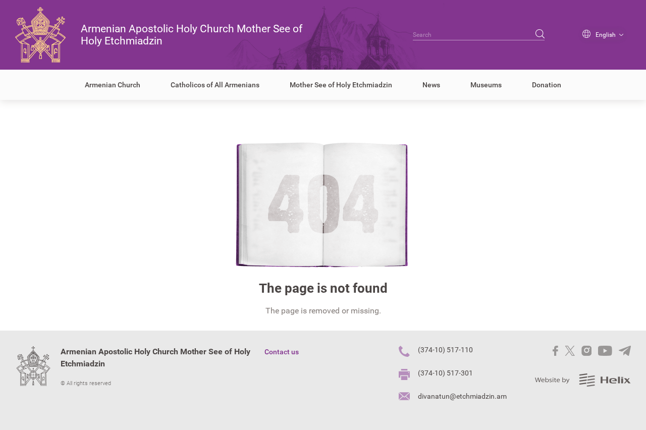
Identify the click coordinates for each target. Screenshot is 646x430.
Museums (486, 85)
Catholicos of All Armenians (215, 85)
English (606, 34)
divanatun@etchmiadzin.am (462, 396)
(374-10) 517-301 (445, 373)
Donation (546, 85)
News (431, 85)
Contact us (281, 352)
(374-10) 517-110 (445, 350)
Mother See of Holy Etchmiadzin (341, 85)
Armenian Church (112, 85)
